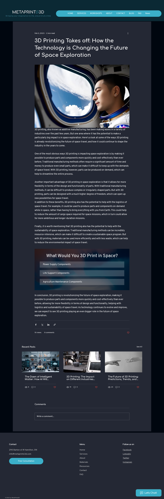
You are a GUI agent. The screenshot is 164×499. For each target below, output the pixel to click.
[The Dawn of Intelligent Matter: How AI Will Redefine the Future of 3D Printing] (40, 361)
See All (139, 347)
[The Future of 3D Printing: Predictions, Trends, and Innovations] (123, 361)
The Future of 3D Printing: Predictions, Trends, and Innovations (123, 378)
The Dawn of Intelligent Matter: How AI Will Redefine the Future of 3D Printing (40, 378)
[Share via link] (54, 324)
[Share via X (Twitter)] (42, 324)
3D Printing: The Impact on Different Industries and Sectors (80, 378)
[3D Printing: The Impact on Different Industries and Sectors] (82, 361)
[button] (82, 264)
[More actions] (127, 33)
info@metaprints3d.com (20, 454)
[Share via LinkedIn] (48, 324)
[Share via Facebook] (36, 324)
